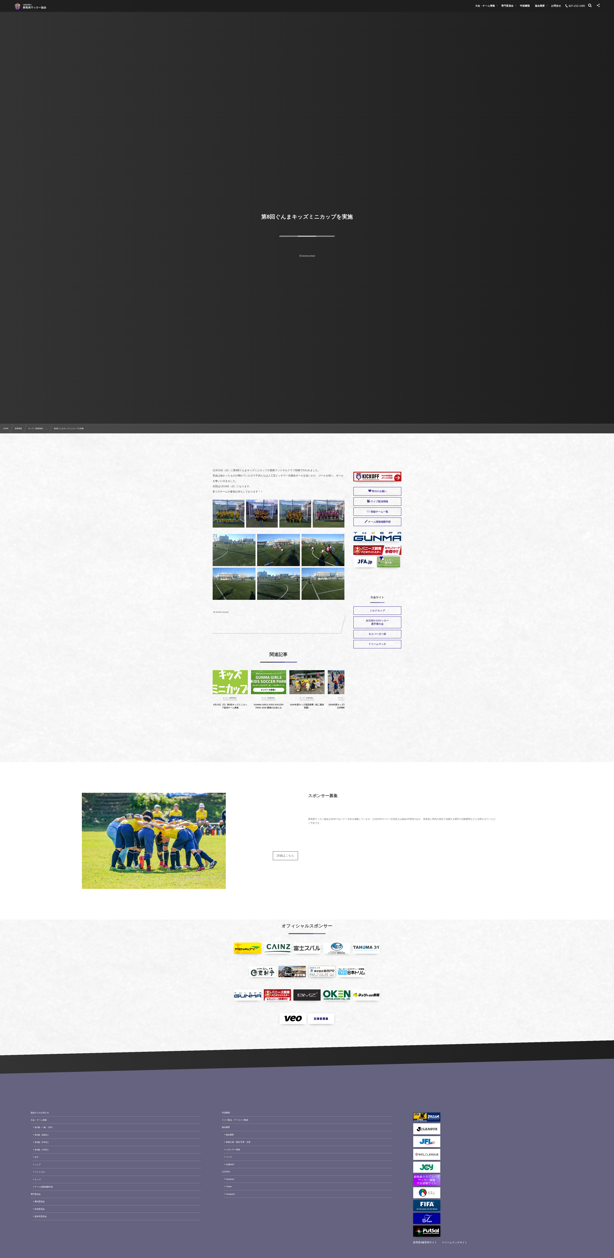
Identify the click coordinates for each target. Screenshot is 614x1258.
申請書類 (226, 1113)
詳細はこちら (285, 855)
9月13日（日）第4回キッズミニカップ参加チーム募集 (230, 706)
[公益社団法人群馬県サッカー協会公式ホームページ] (30, 6)
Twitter (229, 1186)
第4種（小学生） (42, 1150)
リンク (229, 1157)
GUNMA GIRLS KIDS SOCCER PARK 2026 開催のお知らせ (268, 706)
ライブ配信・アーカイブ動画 (235, 1120)
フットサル (40, 1172)
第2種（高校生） (42, 1135)
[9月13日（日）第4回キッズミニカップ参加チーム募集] (230, 682)
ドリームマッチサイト (454, 1242)
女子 (37, 1157)
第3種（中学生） (42, 1142)
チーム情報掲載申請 (44, 1187)
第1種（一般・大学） (44, 1127)
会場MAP (230, 1164)
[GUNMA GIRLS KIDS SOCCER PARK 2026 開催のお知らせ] (268, 682)
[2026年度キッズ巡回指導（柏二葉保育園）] (307, 682)
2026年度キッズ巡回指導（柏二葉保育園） (307, 706)
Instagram (230, 1194)
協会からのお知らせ (40, 1113)
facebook (230, 1179)
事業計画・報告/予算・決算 (238, 1142)
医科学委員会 (41, 1216)
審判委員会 (40, 1201)
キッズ (38, 1179)
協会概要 (226, 1127)
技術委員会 (40, 1209)
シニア (38, 1165)
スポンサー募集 (233, 1149)
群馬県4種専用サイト (425, 1242)
